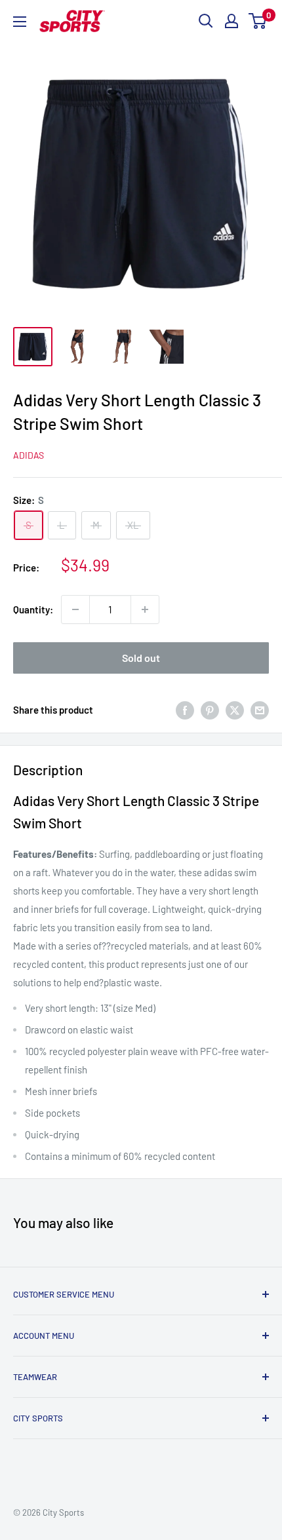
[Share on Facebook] (185, 710)
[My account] (231, 21)
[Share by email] (260, 710)
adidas (28, 455)
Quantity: (33, 609)
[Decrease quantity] (75, 609)
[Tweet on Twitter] (235, 710)
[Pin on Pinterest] (210, 710)
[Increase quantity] (145, 609)
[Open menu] (19, 21)
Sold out (141, 657)
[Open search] (206, 21)
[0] (258, 21)
